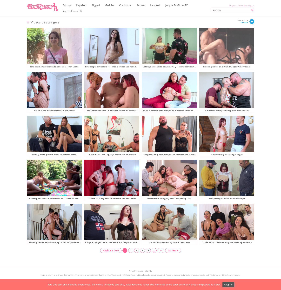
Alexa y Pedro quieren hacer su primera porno (54, 154)
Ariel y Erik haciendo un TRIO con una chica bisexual (112, 110)
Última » (173, 250)
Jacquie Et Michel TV (176, 5)
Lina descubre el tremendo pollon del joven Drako (54, 66)
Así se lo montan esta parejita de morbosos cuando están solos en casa (177, 110)
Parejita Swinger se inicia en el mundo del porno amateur (113, 242)
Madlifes (109, 5)
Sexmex (141, 5)
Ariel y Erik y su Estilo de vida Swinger (226, 198)
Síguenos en (242, 21)
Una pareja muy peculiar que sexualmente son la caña (169, 154)
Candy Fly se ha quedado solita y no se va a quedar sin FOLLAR (58, 242)
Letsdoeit (155, 5)
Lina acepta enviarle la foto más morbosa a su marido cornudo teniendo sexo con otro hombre (130, 66)
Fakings (67, 5)
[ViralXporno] (42, 2)
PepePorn (81, 5)
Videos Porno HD (72, 11)
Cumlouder (125, 5)
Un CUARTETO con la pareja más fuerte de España (112, 154)
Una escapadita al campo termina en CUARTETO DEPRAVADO (57, 198)
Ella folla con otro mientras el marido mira (54, 110)
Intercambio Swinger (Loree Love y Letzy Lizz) (169, 198)
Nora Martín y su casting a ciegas (227, 154)
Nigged (96, 5)
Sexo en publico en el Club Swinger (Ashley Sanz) (226, 66)
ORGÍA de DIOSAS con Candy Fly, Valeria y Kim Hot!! (227, 242)
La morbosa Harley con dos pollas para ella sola (226, 110)
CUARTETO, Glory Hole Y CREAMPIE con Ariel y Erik (112, 198)
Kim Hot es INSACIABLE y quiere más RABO (169, 242)
